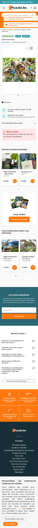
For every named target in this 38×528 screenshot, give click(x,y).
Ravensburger (6, 42)
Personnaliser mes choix (14, 519)
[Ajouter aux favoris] (31, 48)
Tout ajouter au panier (19, 219)
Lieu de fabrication (19, 467)
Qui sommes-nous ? (19, 458)
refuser (19, 509)
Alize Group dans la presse (19, 461)
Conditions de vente (19, 453)
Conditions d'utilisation (19, 448)
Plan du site (19, 456)
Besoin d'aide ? (19, 469)
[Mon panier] (35, 7)
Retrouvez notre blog (19, 464)
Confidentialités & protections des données (19, 450)
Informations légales (19, 445)
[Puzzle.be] (17, 8)
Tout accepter (10, 524)
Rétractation (19, 472)
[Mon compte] (31, 8)
